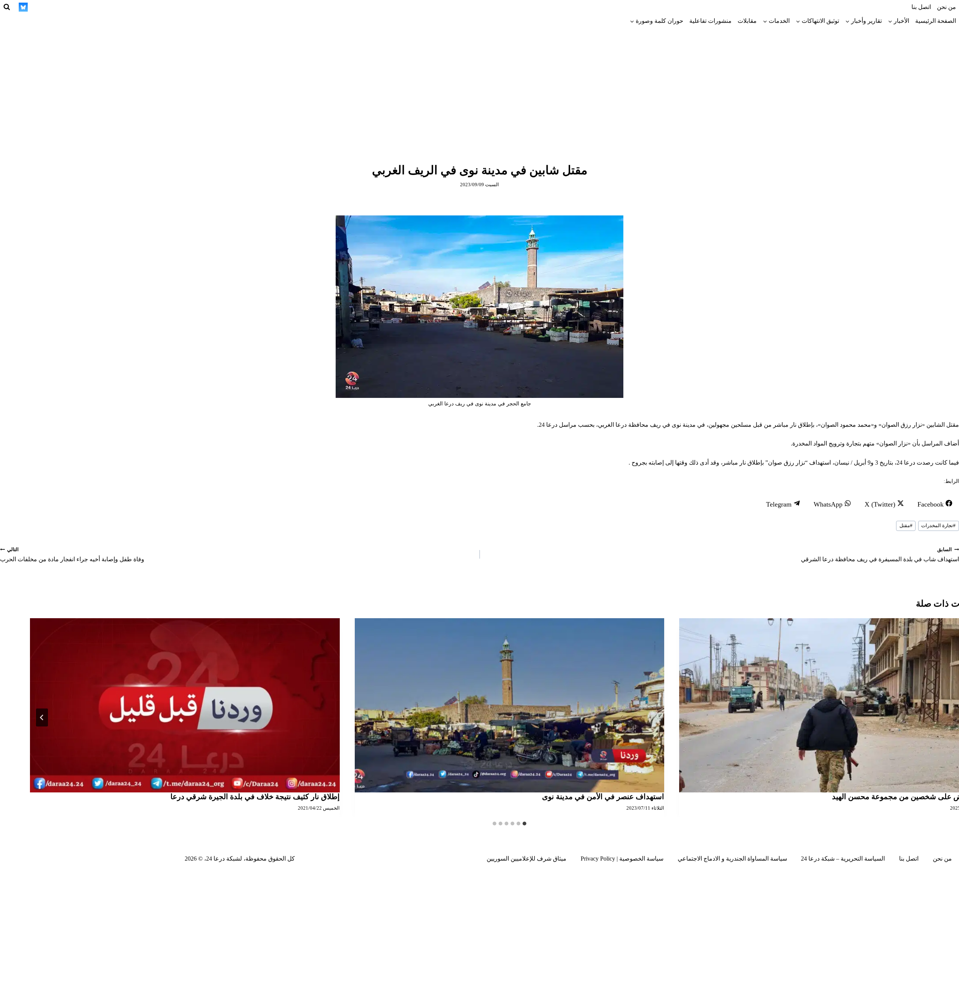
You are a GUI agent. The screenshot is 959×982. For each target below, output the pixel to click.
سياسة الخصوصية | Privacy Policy (622, 858)
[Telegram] (92, 7)
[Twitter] (133, 7)
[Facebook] (147, 7)
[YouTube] (64, 7)
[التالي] (42, 717)
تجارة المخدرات (938, 525)
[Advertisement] (479, 84)
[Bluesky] (23, 7)
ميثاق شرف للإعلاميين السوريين (526, 858)
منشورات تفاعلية (710, 21)
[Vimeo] (37, 7)
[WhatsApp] (51, 7)
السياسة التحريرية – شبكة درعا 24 (843, 858)
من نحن (946, 7)
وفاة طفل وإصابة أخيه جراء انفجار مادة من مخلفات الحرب (72, 554)
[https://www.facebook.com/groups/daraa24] (78, 7)
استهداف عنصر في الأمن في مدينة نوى (603, 796)
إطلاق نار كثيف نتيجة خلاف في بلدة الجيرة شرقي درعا (255, 796)
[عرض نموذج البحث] (6, 7)
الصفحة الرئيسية (935, 21)
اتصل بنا (921, 7)
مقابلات (747, 21)
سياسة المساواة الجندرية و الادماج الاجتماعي (732, 858)
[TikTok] (106, 7)
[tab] (524, 823)
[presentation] (510, 705)
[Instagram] (120, 7)
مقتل (906, 525)
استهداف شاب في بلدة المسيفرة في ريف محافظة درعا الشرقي (880, 554)
